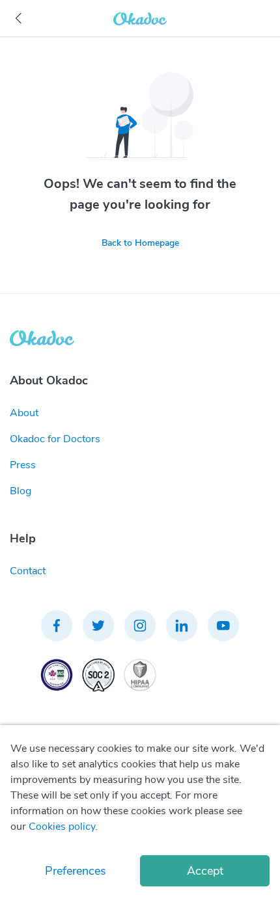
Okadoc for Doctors (55, 439)
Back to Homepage (140, 243)
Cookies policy (62, 826)
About (24, 413)
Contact (28, 571)
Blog (20, 491)
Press (23, 465)
